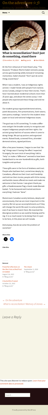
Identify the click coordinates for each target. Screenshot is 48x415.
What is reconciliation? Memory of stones (24, 303)
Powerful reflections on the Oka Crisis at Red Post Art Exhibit (12, 269)
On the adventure (12, 300)
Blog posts (27, 60)
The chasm (28, 267)
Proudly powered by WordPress (24, 410)
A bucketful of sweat (10, 281)
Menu (4, 12)
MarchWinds (39, 60)
